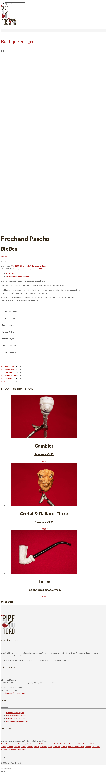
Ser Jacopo (96, 747)
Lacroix (23, 747)
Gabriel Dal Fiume (91, 744)
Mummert (43, 747)
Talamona (12, 749)
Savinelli (88, 747)
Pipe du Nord (73, 747)
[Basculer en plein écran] (5, 768)
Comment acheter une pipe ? (17, 721)
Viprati (24, 749)
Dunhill (81, 744)
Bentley (20, 744)
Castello (60, 744)
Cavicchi (67, 744)
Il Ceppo (10, 747)
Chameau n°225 (44, 522)
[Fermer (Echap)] (9, 768)
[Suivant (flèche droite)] (5, 771)
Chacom (74, 744)
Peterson (56, 747)
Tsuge (18, 749)
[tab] (44, 273)
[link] (26, 4)
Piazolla (64, 747)
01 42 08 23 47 (18, 266)
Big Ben (27, 744)
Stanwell (4, 749)
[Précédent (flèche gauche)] (2, 771)
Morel (36, 747)
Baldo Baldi (12, 744)
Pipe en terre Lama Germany (44, 589)
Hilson (3, 747)
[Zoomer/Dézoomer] (2, 768)
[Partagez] (7, 768)
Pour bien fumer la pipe (15, 713)
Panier (4, 31)
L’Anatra (17, 747)
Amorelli (4, 744)
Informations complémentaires (18, 276)
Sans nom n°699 (44, 454)
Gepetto (30, 747)
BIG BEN (39, 269)
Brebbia (33, 744)
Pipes (25, 269)
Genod (101, 744)
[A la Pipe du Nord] (8, 24)
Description (10, 273)
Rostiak (81, 747)
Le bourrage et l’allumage (15, 718)
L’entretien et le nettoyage (16, 716)
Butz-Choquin (42, 744)
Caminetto (52, 744)
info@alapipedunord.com (36, 266)
